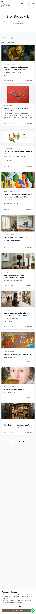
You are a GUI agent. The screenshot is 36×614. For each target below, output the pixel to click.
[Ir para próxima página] (26, 441)
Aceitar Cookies (18, 610)
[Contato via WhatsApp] (32, 610)
